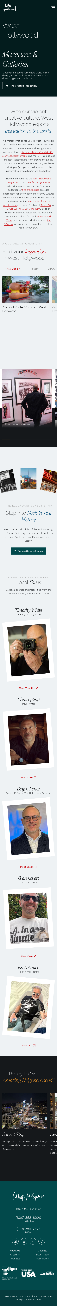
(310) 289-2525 (28, 1229)
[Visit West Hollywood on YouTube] (33, 1241)
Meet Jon (27, 1045)
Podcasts (15, 1258)
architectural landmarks (14, 155)
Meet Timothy (27, 688)
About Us (15, 1250)
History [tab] (34, 268)
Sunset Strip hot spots (30, 551)
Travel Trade (42, 1254)
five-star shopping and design (37, 152)
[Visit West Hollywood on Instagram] (24, 1241)
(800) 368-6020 (28, 1218)
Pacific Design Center (39, 182)
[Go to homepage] (9, 7)
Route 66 (45, 205)
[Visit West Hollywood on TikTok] (41, 1241)
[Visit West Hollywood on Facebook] (15, 1241)
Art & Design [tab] (12, 268)
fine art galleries (30, 189)
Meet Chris (27, 777)
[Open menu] (53, 7)
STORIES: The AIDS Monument (23, 208)
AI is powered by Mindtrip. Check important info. (28, 1296)
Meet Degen (26, 866)
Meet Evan (27, 956)
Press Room (42, 1258)
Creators (15, 1254)
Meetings (42, 1250)
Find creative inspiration (23, 85)
